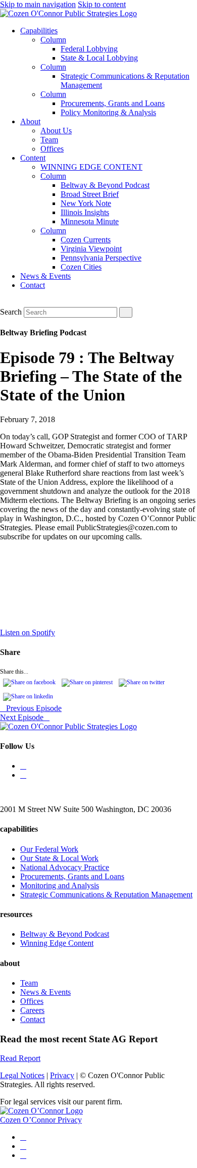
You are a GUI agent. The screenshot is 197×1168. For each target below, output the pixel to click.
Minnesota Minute (90, 221)
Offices (52, 148)
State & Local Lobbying (99, 58)
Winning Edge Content (56, 943)
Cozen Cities (81, 267)
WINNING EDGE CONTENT (91, 167)
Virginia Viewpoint (91, 248)
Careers (32, 1010)
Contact (32, 285)
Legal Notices (22, 1075)
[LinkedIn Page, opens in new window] (23, 775)
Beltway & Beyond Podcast (105, 185)
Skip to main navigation (38, 4)
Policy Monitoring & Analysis (108, 112)
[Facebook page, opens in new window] (23, 1155)
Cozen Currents (86, 239)
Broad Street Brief (90, 194)
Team (49, 139)
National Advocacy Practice (64, 867)
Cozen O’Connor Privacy (41, 1119)
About (30, 121)
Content (32, 158)
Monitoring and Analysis (59, 885)
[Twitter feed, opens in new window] (23, 765)
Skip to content (102, 4)
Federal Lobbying (89, 48)
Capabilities (39, 30)
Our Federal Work (49, 849)
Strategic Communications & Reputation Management (106, 894)
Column (53, 39)
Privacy (62, 1075)
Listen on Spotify (27, 632)
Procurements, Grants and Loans (113, 103)
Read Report (20, 1058)
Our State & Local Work (59, 858)
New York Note (86, 203)
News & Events (45, 276)
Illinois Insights (85, 212)
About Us (56, 130)
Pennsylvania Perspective (101, 257)
